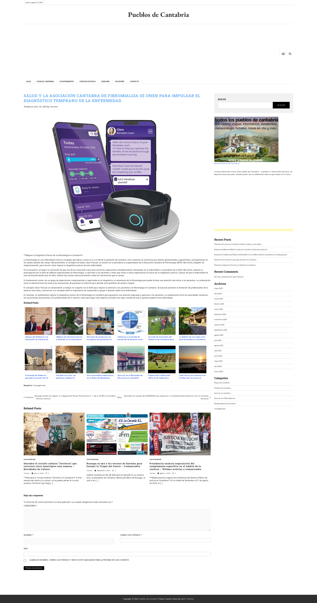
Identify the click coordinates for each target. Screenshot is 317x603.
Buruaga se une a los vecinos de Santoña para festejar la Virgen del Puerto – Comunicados (114, 465)
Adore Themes (187, 599)
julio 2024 (217, 340)
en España (119, 81)
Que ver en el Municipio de (224, 398)
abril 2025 (218, 293)
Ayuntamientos (67, 81)
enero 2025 (218, 309)
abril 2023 (218, 366)
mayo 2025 (218, 288)
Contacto (134, 81)
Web (26, 548)
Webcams (105, 81)
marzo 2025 (218, 298)
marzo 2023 (218, 371)
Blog (28, 81)
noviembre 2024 (220, 319)
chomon (54, 106)
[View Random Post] (283, 53)
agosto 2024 (218, 335)
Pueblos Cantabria (45, 81)
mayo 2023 (218, 361)
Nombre (28, 535)
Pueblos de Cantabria (158, 14)
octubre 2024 (219, 324)
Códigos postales (87, 81)
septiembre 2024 (220, 330)
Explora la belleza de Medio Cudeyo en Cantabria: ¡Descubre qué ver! (240, 249)
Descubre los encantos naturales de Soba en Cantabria (235, 260)
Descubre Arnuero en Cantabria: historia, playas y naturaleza (237, 244)
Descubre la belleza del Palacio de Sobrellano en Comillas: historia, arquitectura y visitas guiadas (250, 254)
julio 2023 (217, 350)
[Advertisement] (83, 51)
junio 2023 (218, 356)
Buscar (222, 99)
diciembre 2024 (220, 314)
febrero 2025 (219, 304)
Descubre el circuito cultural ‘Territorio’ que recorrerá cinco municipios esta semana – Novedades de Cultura (50, 466)
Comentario (30, 505)
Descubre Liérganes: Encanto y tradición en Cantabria (235, 265)
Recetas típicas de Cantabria (225, 403)
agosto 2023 (218, 345)
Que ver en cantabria (222, 393)
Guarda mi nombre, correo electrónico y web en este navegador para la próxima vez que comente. (79, 560)
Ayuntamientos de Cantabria (226, 163)
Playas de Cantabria (221, 382)
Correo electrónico (131, 535)
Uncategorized (39, 385)
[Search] (289, 53)
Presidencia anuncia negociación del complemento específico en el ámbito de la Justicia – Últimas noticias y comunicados (175, 466)
